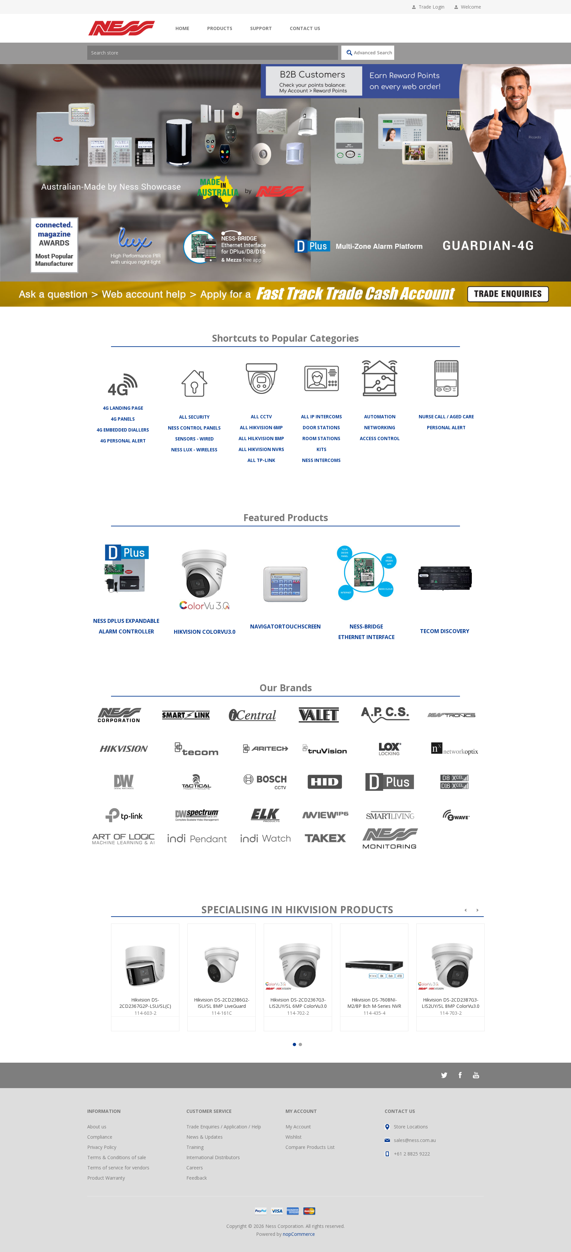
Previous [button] (5, 173)
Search (367, 53)
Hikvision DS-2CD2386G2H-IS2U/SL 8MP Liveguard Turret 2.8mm (451, 1009)
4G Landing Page (123, 408)
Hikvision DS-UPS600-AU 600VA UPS (298, 1003)
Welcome (472, 7)
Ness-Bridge (366, 626)
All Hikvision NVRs (261, 449)
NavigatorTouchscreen (285, 626)
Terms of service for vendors (118, 1167)
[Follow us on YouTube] (476, 1075)
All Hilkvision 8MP (261, 438)
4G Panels (123, 419)
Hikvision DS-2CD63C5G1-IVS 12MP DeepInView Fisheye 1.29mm (145, 1006)
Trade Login (431, 7)
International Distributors (213, 1157)
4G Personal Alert (123, 441)
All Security (194, 417)
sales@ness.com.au (415, 1140)
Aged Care (462, 417)
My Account (298, 1126)
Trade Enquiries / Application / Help (223, 1126)
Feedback (196, 1178)
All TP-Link (261, 460)
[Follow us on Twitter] (444, 1075)
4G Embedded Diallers (122, 430)
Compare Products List (310, 1147)
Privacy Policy (101, 1147)
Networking (379, 428)
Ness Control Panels (194, 428)
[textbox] (212, 53)
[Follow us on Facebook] (460, 1075)
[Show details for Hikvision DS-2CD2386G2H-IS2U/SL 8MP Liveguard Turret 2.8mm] (450, 958)
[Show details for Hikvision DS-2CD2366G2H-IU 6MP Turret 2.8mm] (374, 958)
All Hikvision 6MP (261, 428)
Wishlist (294, 1137)
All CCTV (261, 417)
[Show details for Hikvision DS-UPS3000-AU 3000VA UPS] (221, 958)
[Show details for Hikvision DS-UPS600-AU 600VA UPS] (298, 958)
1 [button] (294, 1044)
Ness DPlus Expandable (126, 621)
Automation (380, 417)
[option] (285, 173)
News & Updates (204, 1137)
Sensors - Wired (194, 439)
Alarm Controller (126, 631)
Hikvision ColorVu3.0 (204, 631)
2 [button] (300, 1044)
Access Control (380, 438)
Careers (194, 1167)
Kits (321, 449)
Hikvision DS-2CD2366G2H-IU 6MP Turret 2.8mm (374, 1006)
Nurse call (432, 417)
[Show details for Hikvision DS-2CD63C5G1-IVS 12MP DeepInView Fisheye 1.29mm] (145, 958)
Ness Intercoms (321, 460)
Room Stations (321, 438)
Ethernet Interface (366, 637)
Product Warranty (106, 1178)
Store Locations (411, 1126)
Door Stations (321, 428)
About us (96, 1126)
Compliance (99, 1137)
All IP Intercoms (321, 417)
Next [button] (566, 173)
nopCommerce (299, 1234)
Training (195, 1147)
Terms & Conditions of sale (116, 1157)
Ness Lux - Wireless (194, 450)
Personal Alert (446, 428)
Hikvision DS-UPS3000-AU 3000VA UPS (221, 1003)
